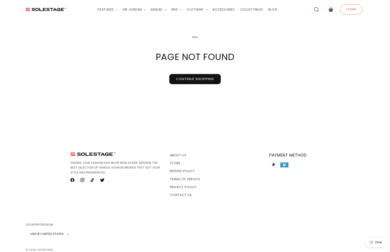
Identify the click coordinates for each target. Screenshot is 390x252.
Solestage (45, 250)
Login (351, 9)
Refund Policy (182, 171)
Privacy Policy (183, 187)
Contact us (181, 195)
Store (175, 163)
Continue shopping (195, 78)
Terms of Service (185, 179)
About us (178, 155)
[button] (107, 9)
